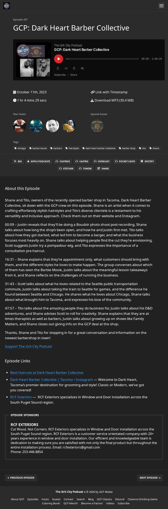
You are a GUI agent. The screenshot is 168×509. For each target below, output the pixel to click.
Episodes (32, 499)
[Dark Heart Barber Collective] (97, 126)
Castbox (65, 161)
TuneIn (87, 168)
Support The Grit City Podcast (28, 346)
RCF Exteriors (21, 397)
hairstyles (73, 148)
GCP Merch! (71, 503)
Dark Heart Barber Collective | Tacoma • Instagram (52, 379)
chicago (21, 148)
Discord (119, 499)
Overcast (103, 161)
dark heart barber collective (100, 148)
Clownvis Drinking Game (142, 499)
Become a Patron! (92, 503)
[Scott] (19, 126)
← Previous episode (20, 477)
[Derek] (52, 126)
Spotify (149, 161)
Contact (68, 499)
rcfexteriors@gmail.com (81, 447)
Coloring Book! (51, 503)
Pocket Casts (127, 161)
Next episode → (150, 477)
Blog (91, 499)
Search (81, 499)
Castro (83, 161)
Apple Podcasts (40, 161)
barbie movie (39, 148)
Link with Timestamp (111, 92)
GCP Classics (104, 499)
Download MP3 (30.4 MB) (114, 100)
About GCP (17, 499)
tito (144, 148)
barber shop (128, 148)
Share (105, 168)
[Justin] (68, 126)
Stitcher (68, 168)
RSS (20, 161)
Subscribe (123, 503)
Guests (56, 499)
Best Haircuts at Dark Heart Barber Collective (46, 372)
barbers (57, 148)
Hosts (45, 499)
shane (155, 148)
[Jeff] (36, 126)
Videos (110, 503)
